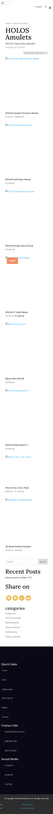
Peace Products (12, 627)
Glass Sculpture (12, 636)
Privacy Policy (27, 804)
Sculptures (10, 613)
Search (43, 561)
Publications (11, 631)
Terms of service (27, 808)
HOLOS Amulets (13, 618)
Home (8, 23)
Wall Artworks (12, 622)
